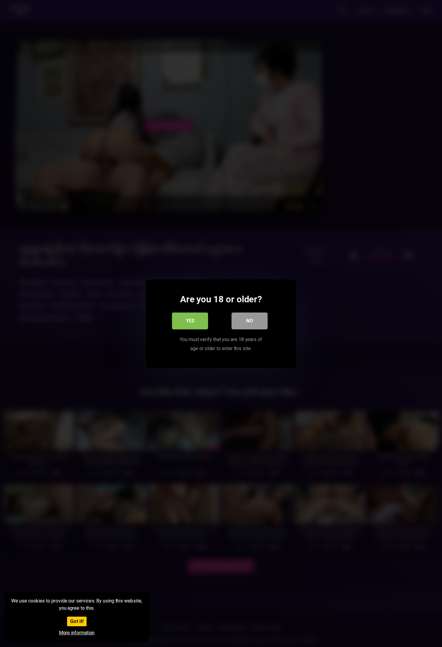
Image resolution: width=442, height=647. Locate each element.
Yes (190, 320)
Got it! (77, 621)
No (249, 320)
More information (77, 633)
